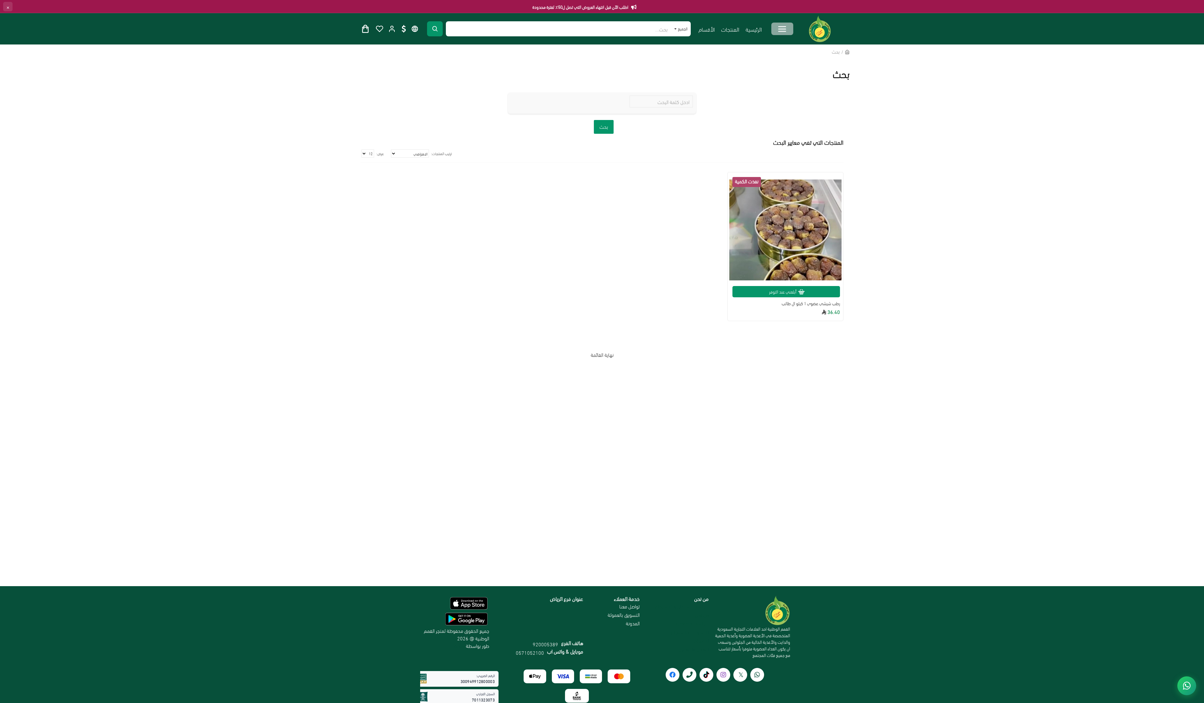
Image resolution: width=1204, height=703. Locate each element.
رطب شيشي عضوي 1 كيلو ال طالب (811, 303)
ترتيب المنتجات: (441, 153)
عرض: (380, 153)
